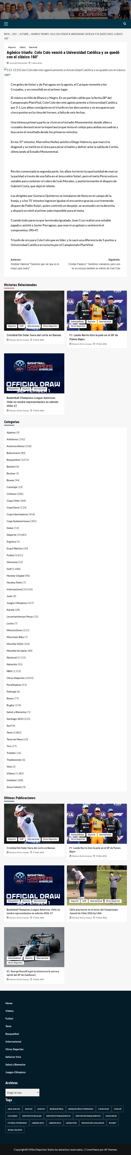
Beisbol (11, 466)
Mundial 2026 (15, 643)
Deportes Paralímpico (88, 1116)
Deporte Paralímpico (58, 1116)
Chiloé (117, 1109)
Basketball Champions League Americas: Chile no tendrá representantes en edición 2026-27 (32, 402)
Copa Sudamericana (18, 521)
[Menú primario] (11, 23)
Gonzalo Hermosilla (18, 63)
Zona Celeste (14, 787)
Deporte (12, 47)
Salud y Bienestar (17, 712)
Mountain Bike (15, 637)
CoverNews (92, 1149)
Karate (10, 609)
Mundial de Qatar (17, 650)
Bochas (11, 473)
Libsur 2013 (55, 1123)
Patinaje (11, 691)
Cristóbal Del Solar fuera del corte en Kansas (34, 335)
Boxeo (10, 480)
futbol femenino (17, 1123)
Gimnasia (12, 562)
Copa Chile (13, 500)
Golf (22, 326)
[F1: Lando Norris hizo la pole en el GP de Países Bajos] (97, 311)
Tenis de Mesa (15, 739)
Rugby (10, 705)
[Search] (125, 24)
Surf (9, 725)
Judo (9, 596)
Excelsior (111, 1116)
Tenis (10, 732)
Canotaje (12, 487)
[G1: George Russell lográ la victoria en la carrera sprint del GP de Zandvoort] (34, 947)
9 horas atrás (38, 979)
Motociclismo (15, 630)
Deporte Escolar (31, 1116)
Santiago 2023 (15, 718)
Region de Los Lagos (93, 1123)
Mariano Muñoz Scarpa (19, 340)
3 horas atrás (38, 340)
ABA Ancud (14, 1109)
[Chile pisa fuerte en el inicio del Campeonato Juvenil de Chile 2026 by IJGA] (97, 885)
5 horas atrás (101, 344)
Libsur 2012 (38, 1123)
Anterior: (35, 264)
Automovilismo (77, 321)
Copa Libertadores (17, 514)
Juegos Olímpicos (17, 602)
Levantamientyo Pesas (20, 616)
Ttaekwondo (14, 759)
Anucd (41, 1109)
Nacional (33, 47)
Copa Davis (13, 507)
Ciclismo (12, 493)
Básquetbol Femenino (80, 1109)
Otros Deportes (50, 326)
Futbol (22, 47)
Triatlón (11, 752)
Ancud (28, 1109)
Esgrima (11, 541)
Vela (9, 766)
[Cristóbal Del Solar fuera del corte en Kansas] (34, 311)
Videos (11, 773)
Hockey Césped (15, 575)
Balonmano (13, 452)
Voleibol (11, 780)
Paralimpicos (14, 684)
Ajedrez (11, 432)
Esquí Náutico (15, 548)
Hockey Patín (14, 582)
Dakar (10, 527)
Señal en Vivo (13, 1056)
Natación (12, 664)
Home (8, 1003)
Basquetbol (13, 389)
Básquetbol (56, 1109)
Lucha (10, 623)
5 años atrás (36, 63)
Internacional (33, 326)
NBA (9, 671)
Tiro (9, 746)
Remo (10, 698)
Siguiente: (94, 264)
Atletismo (12, 439)
